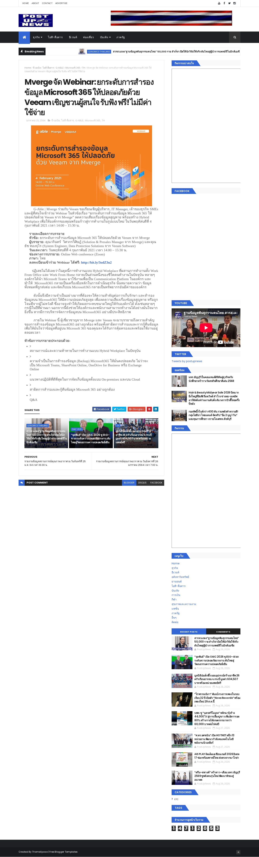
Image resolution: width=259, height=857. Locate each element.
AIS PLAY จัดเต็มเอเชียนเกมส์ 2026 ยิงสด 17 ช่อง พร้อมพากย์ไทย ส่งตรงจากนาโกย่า (216, 756)
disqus (142, 482)
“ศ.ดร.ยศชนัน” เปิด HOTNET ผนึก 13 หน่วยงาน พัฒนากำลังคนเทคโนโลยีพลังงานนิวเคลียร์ (214, 739)
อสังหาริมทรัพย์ (180, 577)
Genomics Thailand (81, 51)
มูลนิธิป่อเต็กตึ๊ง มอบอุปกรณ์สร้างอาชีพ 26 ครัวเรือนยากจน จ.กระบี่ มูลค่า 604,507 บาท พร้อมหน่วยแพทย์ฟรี (134, 436)
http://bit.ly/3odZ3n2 (96, 262)
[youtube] (219, 3)
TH (83, 67)
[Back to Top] (238, 852)
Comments (223, 631)
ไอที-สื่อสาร (55, 37)
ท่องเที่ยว (88, 37)
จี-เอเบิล (37, 67)
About (35, 3)
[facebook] (224, 3)
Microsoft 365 (72, 67)
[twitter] (229, 3)
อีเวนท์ (73, 37)
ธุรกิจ (36, 37)
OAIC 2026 (77, 429)
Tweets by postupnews (187, 361)
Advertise (61, 3)
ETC (176, 799)
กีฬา (174, 599)
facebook (156, 482)
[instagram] (234, 3)
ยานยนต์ (177, 581)
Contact (47, 3)
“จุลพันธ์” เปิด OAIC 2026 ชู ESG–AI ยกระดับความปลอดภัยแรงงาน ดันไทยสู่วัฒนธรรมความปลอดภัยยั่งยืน (90, 438)
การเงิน (176, 595)
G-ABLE (60, 67)
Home (25, 3)
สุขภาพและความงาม (184, 604)
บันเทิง (104, 37)
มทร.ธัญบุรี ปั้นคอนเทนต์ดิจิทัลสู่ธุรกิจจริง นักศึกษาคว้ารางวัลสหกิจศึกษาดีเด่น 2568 (211, 379)
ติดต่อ (175, 622)
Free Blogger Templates (63, 851)
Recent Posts (189, 631)
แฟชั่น (175, 609)
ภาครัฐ (120, 37)
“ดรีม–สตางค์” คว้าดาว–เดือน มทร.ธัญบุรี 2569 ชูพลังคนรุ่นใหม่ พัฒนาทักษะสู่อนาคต (217, 776)
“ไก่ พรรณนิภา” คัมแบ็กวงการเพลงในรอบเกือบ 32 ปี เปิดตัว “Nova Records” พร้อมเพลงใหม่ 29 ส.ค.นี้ (217, 697)
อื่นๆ (174, 617)
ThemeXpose (40, 851)
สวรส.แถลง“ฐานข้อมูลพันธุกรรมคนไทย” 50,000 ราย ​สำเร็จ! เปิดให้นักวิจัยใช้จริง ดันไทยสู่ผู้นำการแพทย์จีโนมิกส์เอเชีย (159, 51)
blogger (129, 482)
